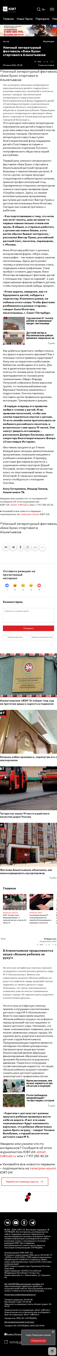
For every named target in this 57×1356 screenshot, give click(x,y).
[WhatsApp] (28, 547)
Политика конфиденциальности (20, 1294)
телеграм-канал (29, 514)
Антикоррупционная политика (19, 1322)
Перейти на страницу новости (22, 1181)
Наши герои (25, 18)
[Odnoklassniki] (24, 1223)
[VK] (7, 1223)
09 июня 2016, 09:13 (48, 941)
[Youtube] (16, 1223)
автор (6, 41)
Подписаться (38, 1340)
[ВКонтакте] (6, 547)
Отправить (28, 628)
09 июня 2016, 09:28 (12, 65)
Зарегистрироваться (42, 637)
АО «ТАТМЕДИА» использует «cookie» (22, 1284)
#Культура (48, 41)
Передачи (42, 18)
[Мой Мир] (35, 547)
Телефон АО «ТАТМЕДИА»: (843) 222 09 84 (24, 1326)
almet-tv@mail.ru (19, 504)
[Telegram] (13, 547)
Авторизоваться (15, 637)
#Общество (50, 939)
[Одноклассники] (20, 547)
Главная (8, 18)
